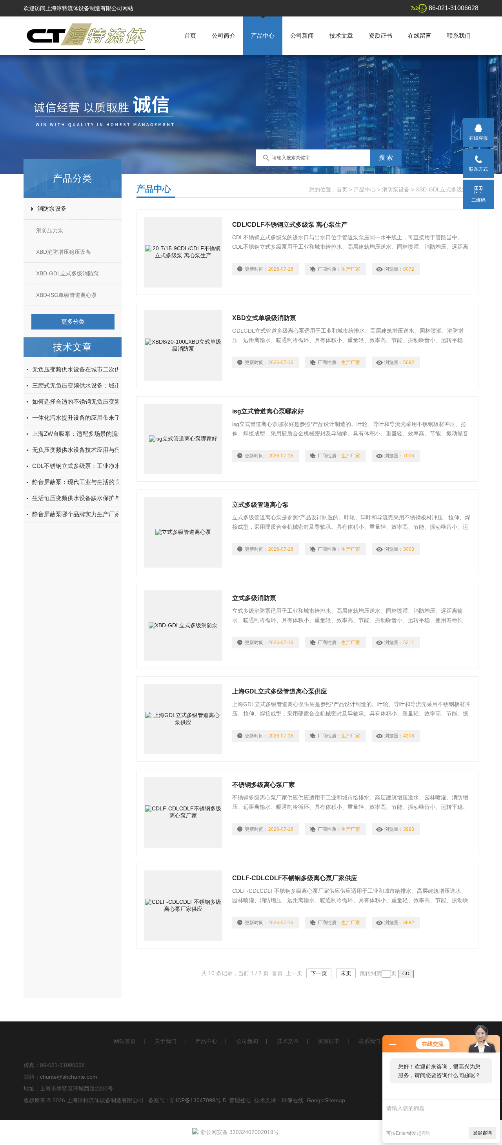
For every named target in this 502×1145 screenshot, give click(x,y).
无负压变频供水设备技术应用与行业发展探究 (91, 449)
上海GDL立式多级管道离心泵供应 (279, 691)
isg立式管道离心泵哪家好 (268, 411)
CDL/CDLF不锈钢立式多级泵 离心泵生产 (289, 224)
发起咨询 (482, 1133)
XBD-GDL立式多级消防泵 (67, 273)
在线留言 (419, 35)
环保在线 (293, 1100)
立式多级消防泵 (254, 598)
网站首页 (125, 1041)
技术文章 (341, 35)
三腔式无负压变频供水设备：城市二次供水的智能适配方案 (108, 385)
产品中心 (263, 35)
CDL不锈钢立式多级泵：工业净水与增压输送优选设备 (102, 465)
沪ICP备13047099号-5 (198, 1100)
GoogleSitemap (326, 1100)
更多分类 (73, 321)
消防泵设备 (52, 208)
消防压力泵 (50, 230)
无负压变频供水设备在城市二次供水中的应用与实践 (99, 369)
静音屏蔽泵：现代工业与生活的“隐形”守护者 (90, 482)
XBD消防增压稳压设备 (63, 252)
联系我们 (459, 35)
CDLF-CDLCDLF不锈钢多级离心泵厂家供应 (294, 878)
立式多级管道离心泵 (260, 504)
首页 (190, 35)
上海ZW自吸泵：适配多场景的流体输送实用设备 (95, 433)
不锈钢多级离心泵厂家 (263, 784)
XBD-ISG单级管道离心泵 (66, 295)
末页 (345, 973)
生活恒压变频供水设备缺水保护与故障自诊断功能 (97, 498)
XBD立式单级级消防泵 (264, 318)
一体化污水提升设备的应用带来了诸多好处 (88, 417)
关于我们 (165, 1041)
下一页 (319, 973)
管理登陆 (240, 1100)
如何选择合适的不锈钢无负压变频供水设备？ (91, 401)
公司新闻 (302, 35)
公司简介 (223, 35)
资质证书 (380, 35)
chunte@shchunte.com (68, 1077)
